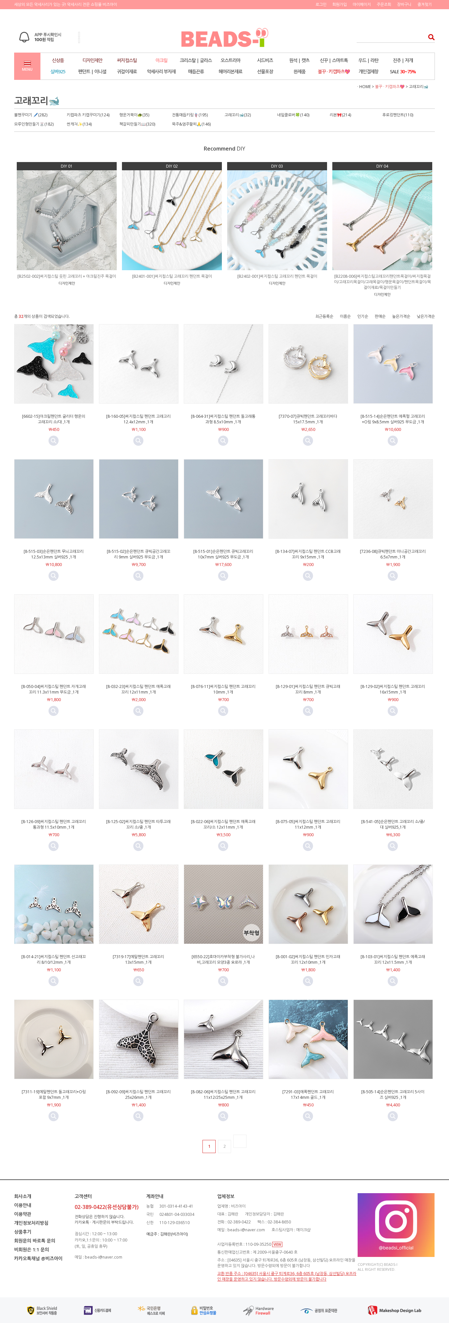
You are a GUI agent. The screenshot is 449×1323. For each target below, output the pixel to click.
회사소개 (22, 1196)
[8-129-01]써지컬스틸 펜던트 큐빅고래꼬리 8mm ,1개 (308, 689)
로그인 (321, 4)
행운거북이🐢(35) (134, 115)
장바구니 (404, 4)
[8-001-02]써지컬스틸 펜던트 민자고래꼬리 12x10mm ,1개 (308, 959)
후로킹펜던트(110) (397, 115)
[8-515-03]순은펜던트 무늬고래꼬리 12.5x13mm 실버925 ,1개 (53, 554)
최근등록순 (324, 316)
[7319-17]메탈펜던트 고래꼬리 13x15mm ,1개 (138, 959)
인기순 (362, 316)
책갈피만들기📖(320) (137, 124)
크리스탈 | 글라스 (196, 60)
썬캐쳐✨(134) (79, 124)
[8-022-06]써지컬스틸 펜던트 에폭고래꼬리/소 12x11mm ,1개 (223, 824)
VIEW (277, 1244)
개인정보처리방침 (31, 1223)
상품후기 (22, 1232)
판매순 (380, 316)
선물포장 (265, 71)
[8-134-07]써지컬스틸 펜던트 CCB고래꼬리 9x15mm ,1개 (308, 554)
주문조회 (384, 4)
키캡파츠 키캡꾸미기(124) (88, 115)
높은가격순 (401, 316)
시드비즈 (265, 60)
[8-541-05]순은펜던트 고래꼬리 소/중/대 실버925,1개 (393, 824)
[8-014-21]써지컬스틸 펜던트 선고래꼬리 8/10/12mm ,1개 (53, 959)
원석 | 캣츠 (299, 60)
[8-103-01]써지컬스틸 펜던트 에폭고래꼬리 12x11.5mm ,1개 (393, 959)
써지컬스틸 (127, 60)
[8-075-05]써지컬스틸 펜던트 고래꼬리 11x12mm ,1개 (308, 824)
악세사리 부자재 (161, 71)
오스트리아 (230, 60)
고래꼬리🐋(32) (238, 115)
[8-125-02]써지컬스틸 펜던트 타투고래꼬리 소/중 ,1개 (138, 824)
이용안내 (22, 1205)
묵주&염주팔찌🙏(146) (191, 124)
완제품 (299, 71)
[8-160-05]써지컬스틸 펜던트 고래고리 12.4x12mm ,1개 (138, 419)
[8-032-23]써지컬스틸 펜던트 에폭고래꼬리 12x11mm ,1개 (138, 689)
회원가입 (339, 4)
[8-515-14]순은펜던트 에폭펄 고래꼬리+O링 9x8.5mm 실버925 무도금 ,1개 (393, 419)
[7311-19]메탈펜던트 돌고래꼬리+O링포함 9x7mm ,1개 (54, 1094)
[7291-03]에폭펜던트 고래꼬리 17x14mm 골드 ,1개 (308, 1094)
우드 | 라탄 (368, 60)
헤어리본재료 (230, 71)
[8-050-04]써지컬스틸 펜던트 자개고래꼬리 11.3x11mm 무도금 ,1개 (53, 689)
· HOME (364, 86)
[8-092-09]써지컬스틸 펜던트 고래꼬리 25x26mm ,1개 (138, 1094)
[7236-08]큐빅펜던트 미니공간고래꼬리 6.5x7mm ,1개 (393, 554)
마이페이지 (362, 4)
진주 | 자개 (403, 60)
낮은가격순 (426, 316)
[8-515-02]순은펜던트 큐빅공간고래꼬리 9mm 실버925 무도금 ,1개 (138, 554)
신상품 (58, 60)
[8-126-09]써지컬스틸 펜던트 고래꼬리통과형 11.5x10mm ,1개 (53, 824)
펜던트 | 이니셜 (92, 71)
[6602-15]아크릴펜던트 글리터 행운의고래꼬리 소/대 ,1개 (53, 419)
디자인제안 (92, 60)
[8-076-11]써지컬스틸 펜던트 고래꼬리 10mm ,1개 (223, 689)
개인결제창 (368, 71)
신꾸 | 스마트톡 (334, 60)
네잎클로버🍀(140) (293, 115)
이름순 (345, 316)
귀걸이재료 (127, 71)
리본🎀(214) (340, 115)
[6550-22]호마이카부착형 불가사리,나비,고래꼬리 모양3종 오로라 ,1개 (223, 959)
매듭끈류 (196, 71)
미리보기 (53, 441)
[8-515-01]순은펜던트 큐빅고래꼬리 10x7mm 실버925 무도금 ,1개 (223, 554)
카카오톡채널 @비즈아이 (38, 1258)
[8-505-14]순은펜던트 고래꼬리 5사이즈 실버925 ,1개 (392, 1094)
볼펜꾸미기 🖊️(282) (30, 115)
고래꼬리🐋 (418, 86)
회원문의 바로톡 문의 (34, 1241)
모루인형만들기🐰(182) (34, 124)
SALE (403, 71)
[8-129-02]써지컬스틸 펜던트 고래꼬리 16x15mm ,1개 (393, 689)
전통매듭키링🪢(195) (190, 115)
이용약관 (22, 1214)
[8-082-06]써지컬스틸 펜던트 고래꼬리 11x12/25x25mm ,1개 (223, 1094)
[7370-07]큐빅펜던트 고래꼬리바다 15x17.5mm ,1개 (308, 419)
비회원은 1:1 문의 (31, 1249)
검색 (429, 37)
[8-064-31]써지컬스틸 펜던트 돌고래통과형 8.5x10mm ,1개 (223, 419)
